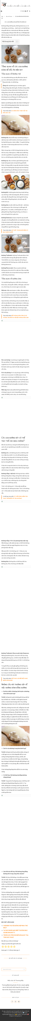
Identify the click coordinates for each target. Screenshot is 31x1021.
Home (2, 16)
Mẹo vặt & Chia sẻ (9, 16)
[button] (16, 41)
